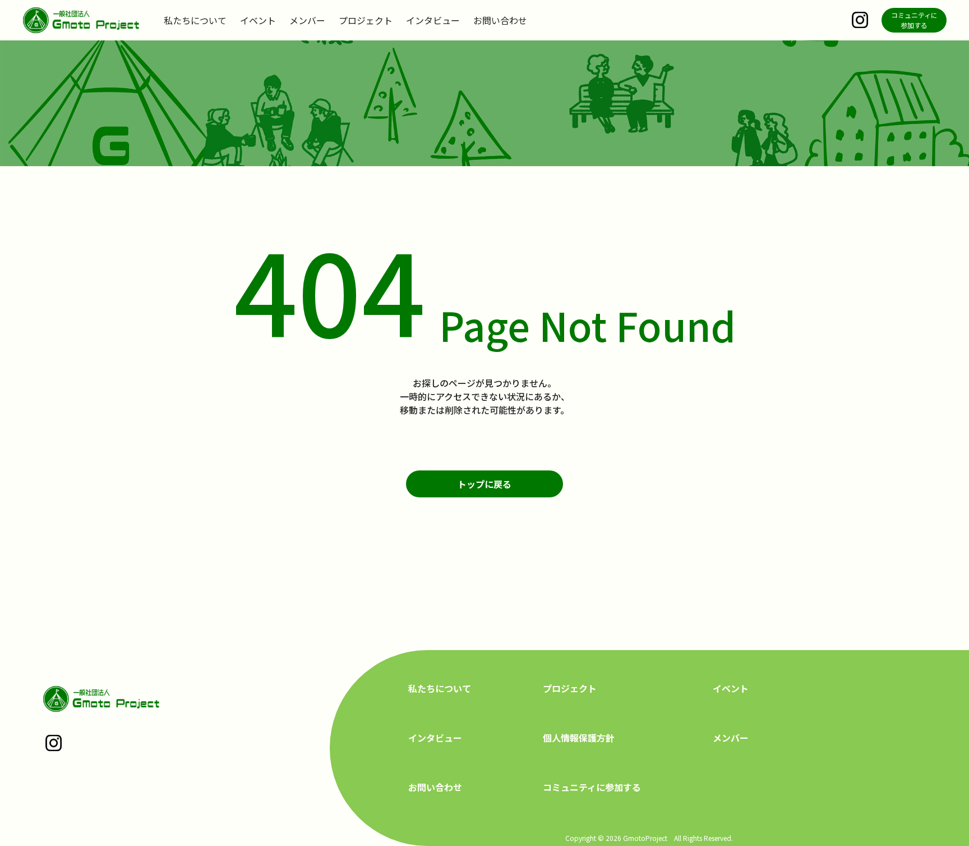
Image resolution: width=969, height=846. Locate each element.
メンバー (307, 20)
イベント (258, 20)
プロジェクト (366, 20)
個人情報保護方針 (579, 737)
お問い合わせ (500, 20)
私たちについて (195, 20)
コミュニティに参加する (592, 787)
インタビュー (433, 20)
